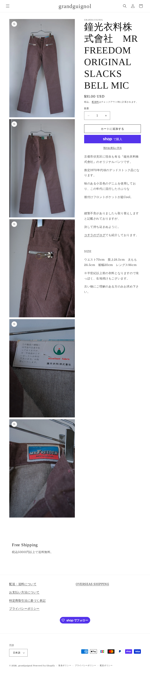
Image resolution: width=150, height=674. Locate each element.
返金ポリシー (64, 665)
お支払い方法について (24, 592)
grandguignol (25, 665)
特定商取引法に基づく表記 (27, 600)
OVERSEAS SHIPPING (92, 584)
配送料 (95, 102)
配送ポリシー (106, 665)
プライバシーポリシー (24, 608)
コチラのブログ (94, 235)
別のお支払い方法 (112, 148)
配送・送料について (22, 584)
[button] (8, 6)
